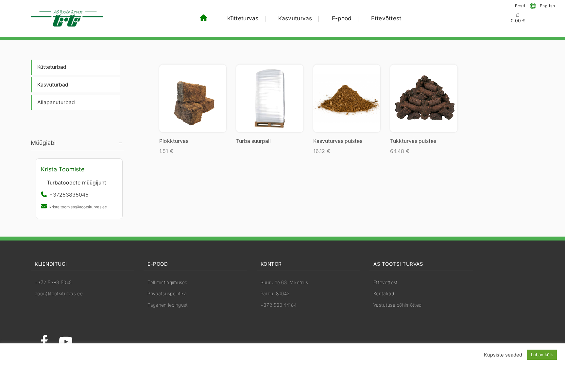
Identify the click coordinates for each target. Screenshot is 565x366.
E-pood (342, 18)
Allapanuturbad (56, 102)
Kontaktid (383, 293)
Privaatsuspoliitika (167, 293)
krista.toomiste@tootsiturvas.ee (78, 206)
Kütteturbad (51, 67)
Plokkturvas (173, 141)
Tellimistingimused (167, 282)
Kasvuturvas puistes (337, 141)
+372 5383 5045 (53, 282)
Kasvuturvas (295, 18)
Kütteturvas (243, 18)
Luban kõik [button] (542, 354)
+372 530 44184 (279, 305)
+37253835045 (69, 194)
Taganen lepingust (167, 305)
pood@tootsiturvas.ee (59, 293)
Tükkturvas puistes (413, 141)
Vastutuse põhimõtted (397, 305)
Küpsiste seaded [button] (503, 355)
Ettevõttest (386, 18)
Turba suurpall (253, 141)
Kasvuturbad (52, 85)
